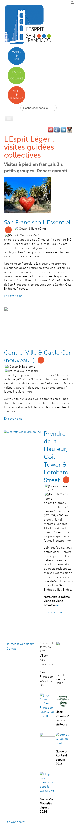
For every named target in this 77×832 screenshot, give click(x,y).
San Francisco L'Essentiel (37, 222)
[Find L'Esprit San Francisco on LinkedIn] (63, 130)
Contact (12, 648)
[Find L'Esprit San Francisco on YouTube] (51, 130)
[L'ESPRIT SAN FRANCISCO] (66, 643)
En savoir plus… (14, 296)
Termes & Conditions (20, 644)
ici (58, 605)
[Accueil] (27, 24)
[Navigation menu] (9, 118)
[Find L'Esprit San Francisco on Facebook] (57, 130)
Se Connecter (16, 822)
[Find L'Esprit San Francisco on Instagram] (70, 130)
